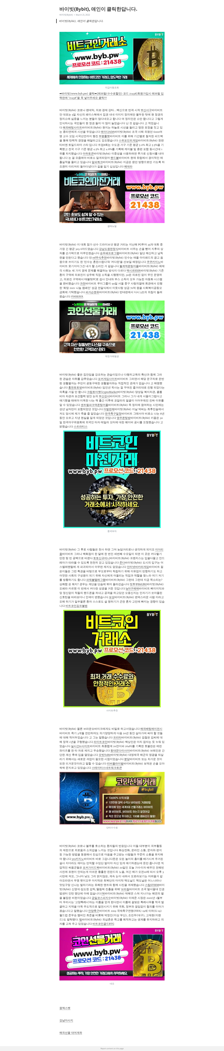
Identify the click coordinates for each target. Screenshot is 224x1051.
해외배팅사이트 (72, 127)
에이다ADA (107, 131)
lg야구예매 (132, 588)
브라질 (125, 889)
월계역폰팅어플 (129, 266)
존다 (122, 562)
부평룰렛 (104, 136)
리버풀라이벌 (115, 763)
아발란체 (108, 409)
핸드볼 (114, 158)
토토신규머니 (101, 558)
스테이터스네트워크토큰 (107, 767)
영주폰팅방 (123, 418)
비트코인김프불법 (76, 606)
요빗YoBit (105, 755)
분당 (127, 759)
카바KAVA (77, 296)
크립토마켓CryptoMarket (102, 392)
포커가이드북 (91, 867)
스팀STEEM (152, 885)
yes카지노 (78, 859)
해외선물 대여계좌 (70, 1032)
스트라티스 (80, 426)
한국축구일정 (113, 413)
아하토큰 (88, 153)
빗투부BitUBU (138, 584)
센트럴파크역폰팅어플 (94, 405)
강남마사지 (66, 1020)
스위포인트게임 (128, 140)
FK (103, 893)
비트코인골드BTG (103, 923)
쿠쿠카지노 (153, 262)
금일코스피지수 (101, 898)
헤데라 (128, 166)
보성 (111, 597)
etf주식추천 (99, 257)
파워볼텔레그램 (95, 579)
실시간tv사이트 (80, 746)
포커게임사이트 (107, 379)
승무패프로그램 (109, 253)
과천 (82, 283)
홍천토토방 (75, 387)
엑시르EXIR (133, 270)
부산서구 (146, 110)
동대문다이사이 (120, 750)
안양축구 (93, 911)
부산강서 (104, 396)
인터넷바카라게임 (138, 567)
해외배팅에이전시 (151, 728)
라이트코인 (100, 742)
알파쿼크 (97, 162)
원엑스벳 (64, 1008)
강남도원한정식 (108, 249)
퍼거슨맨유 (92, 292)
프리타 (117, 737)
